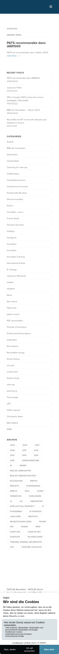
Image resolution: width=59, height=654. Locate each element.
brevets (14, 486)
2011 (24, 450)
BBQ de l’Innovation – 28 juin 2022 (23, 110)
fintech (10, 205)
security (10, 365)
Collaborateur (13, 173)
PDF (12, 526)
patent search (13, 314)
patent (42, 521)
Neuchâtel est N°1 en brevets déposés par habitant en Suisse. (26, 121)
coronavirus (33, 486)
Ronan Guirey (13, 359)
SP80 (9, 429)
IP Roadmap (16, 511)
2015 (24, 455)
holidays (11, 231)
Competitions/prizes (16, 180)
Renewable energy (16, 352)
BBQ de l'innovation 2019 (23, 476)
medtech (11, 288)
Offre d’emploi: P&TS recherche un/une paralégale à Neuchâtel (25, 99)
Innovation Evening (16, 257)
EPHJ (27, 491)
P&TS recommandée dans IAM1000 (26, 44)
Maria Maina (12, 423)
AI (11, 465)
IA (11, 501)
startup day (34, 532)
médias (10, 282)
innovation (36, 501)
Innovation (11, 244)
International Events (16, 263)
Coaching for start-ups (17, 167)
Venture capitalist (31, 547)
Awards (11, 35)
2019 (12, 460)
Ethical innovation (15, 199)
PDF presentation (15, 320)
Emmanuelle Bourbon (17, 193)
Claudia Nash (13, 161)
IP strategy (12, 269)
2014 (12, 455)
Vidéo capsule (13, 410)
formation (15, 496)
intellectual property (22, 506)
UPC (9, 403)
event (40, 491)
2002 (12, 445)
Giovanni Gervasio (15, 225)
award (23, 465)
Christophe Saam (15, 416)
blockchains (12, 154)
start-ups (11, 384)
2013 (36, 450)
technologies (35, 537)
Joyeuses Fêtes (14, 87)
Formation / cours (15, 212)
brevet (34, 481)
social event (12, 371)
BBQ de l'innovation (16, 148)
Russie (24, 526)
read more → (13, 55)
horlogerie (11, 237)
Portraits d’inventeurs (17, 327)
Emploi (13, 491)
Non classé (12, 301)
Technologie (12, 397)
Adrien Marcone (30, 460)
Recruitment (12, 346)
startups (15, 537)
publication (12, 340)
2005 (24, 445)
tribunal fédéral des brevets (26, 542)
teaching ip (12, 391)
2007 (37, 445)
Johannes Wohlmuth (16, 276)
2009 (12, 450)
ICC (21, 501)
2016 (36, 455)
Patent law (11, 308)
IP (43, 506)
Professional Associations (19, 333)
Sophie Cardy (13, 378)
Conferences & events (17, 186)
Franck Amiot (13, 218)
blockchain (16, 481)
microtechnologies (20, 521)
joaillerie (15, 516)
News (18, 35)
